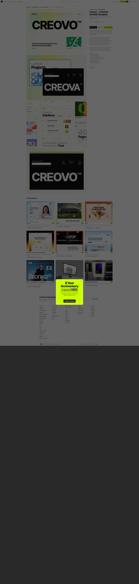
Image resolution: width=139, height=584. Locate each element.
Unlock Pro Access (69, 301)
